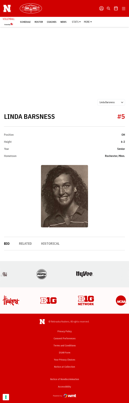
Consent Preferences (65, 338)
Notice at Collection (64, 366)
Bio (7, 243)
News (63, 21)
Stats (75, 21)
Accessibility (64, 386)
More (87, 21)
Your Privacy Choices (64, 359)
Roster (39, 21)
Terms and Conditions (64, 345)
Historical (50, 243)
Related (25, 243)
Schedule (25, 21)
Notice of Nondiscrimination (64, 379)
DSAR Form (64, 352)
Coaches (51, 21)
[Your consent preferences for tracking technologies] (6, 397)
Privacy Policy (64, 331)
